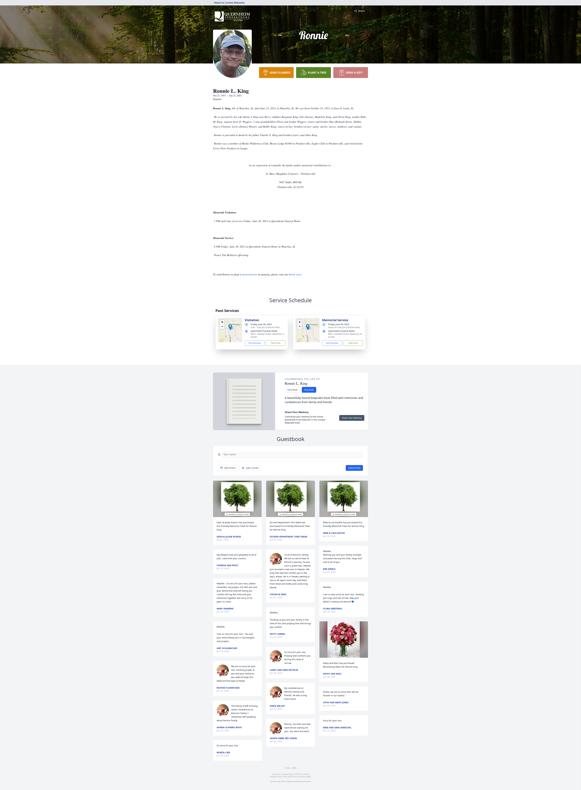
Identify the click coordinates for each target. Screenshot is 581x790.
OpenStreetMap (293, 781)
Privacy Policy (282, 776)
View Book (292, 389)
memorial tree (249, 274)
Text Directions (254, 343)
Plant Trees (275, 343)
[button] (230, 327)
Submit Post (354, 467)
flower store (295, 274)
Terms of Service (299, 776)
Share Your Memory (352, 417)
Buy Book (309, 389)
